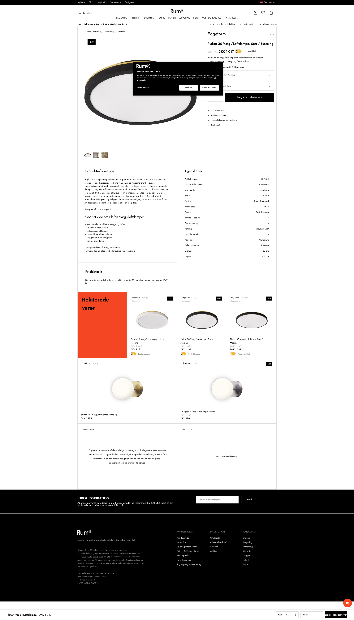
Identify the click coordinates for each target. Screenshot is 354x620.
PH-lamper (99, 560)
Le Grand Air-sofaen (131, 560)
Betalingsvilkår (183, 555)
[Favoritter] (263, 13)
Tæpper (246, 555)
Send (249, 499)
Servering (247, 551)
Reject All (188, 87)
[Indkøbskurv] (271, 13)
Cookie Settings (143, 87)
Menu (101, 556)
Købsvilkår (181, 542)
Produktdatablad (250, 51)
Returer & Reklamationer (188, 551)
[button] (268, 2)
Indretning (248, 547)
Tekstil (246, 560)
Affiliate (214, 551)
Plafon (266, 195)
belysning (90, 553)
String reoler (86, 560)
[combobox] (267, 2)
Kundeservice (183, 538)
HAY (108, 556)
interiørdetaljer (103, 553)
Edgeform (264, 190)
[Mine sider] (255, 13)
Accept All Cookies (209, 87)
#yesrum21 (215, 547)
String (95, 556)
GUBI (90, 556)
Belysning (247, 542)
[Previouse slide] (90, 95)
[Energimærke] (238, 51)
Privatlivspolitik (184, 560)
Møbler (246, 538)
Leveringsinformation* (187, 547)
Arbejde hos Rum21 (219, 542)
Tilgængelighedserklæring (189, 564)
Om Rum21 (215, 538)
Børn (245, 564)
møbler (82, 553)
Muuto (84, 556)
